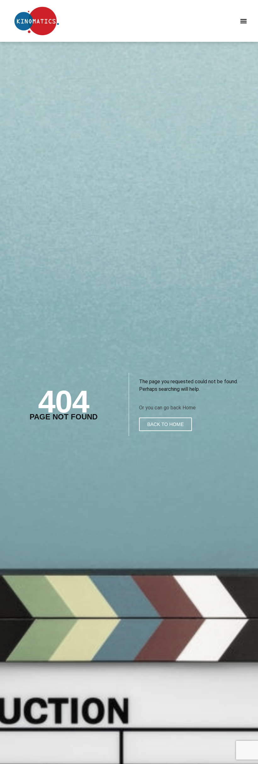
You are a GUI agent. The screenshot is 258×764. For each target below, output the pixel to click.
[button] (243, 21)
